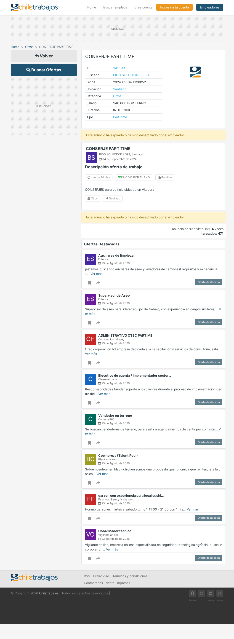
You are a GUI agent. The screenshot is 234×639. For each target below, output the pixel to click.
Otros (29, 47)
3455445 (120, 68)
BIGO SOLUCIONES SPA (131, 75)
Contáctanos (93, 583)
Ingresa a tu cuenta (174, 7)
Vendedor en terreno (115, 415)
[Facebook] (192, 593)
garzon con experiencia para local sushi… (131, 495)
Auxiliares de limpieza (115, 255)
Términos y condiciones (129, 576)
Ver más (96, 274)
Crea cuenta (143, 7)
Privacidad (101, 576)
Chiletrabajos (48, 593)
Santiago (119, 89)
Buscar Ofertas (45, 69)
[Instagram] (219, 593)
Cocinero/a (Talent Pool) (118, 455)
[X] (201, 593)
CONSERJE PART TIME (108, 148)
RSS (87, 576)
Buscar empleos (115, 7)
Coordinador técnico (114, 531)
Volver (46, 56)
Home (93, 7)
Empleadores (209, 7)
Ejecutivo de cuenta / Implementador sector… (134, 375)
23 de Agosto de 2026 (115, 263)
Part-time (120, 117)
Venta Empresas (118, 583)
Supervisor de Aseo (114, 295)
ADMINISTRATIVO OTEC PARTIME (125, 335)
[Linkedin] (210, 593)
